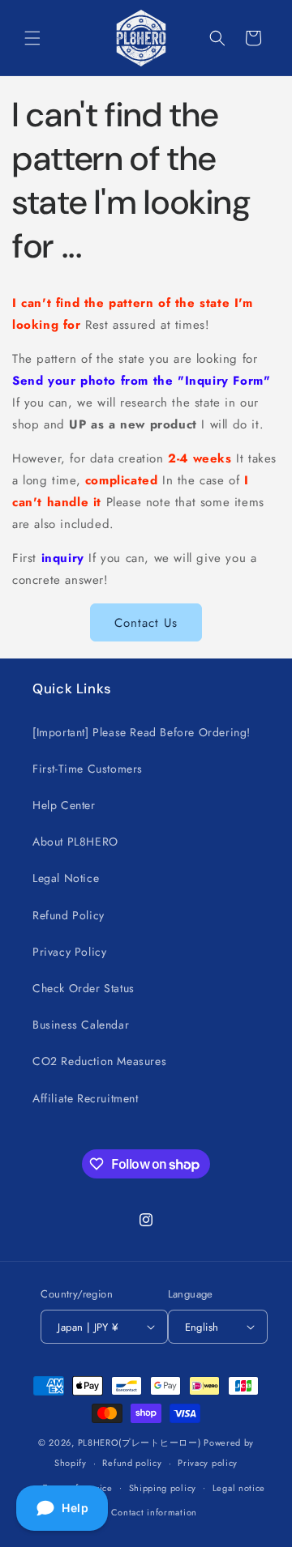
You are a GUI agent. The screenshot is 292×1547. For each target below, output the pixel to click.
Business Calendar (80, 1024)
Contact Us (146, 623)
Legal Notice (65, 878)
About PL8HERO (75, 841)
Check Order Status (83, 988)
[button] (32, 38)
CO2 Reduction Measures (99, 1061)
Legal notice (239, 1487)
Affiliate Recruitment (85, 1098)
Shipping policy (163, 1487)
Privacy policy (208, 1462)
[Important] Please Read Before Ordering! (141, 732)
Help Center (64, 805)
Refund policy (131, 1462)
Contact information (154, 1512)
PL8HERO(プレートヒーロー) (139, 1442)
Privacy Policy (69, 952)
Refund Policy (68, 915)
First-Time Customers (87, 769)
